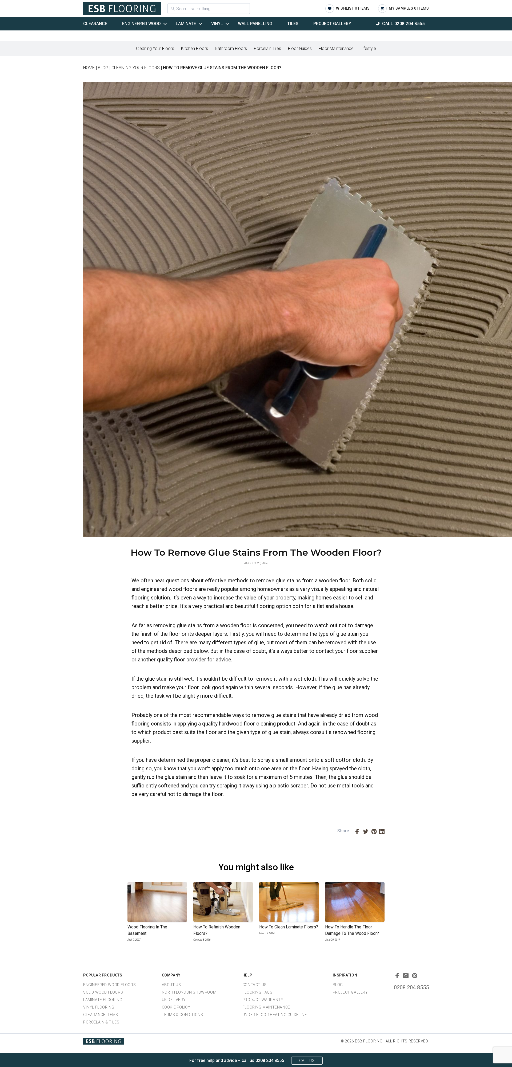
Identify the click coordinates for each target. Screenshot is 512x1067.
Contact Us (254, 985)
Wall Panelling (255, 23)
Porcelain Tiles (267, 48)
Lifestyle (368, 48)
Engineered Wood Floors (109, 985)
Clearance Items (100, 1015)
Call (403, 23)
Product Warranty (262, 1000)
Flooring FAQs (257, 992)
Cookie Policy (176, 1007)
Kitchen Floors (194, 48)
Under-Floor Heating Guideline (274, 1015)
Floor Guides (300, 48)
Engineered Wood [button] (141, 23)
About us (171, 985)
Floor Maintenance (336, 48)
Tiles (292, 23)
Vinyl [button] (217, 23)
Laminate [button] (186, 23)
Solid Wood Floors (103, 992)
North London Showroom (189, 992)
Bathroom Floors (231, 48)
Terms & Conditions (182, 1015)
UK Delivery (174, 1000)
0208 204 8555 (411, 987)
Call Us (306, 1060)
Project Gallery (332, 23)
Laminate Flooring (102, 1000)
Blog (338, 985)
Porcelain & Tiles (101, 1022)
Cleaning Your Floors (155, 48)
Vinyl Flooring (98, 1007)
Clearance (95, 23)
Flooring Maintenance (266, 1007)
